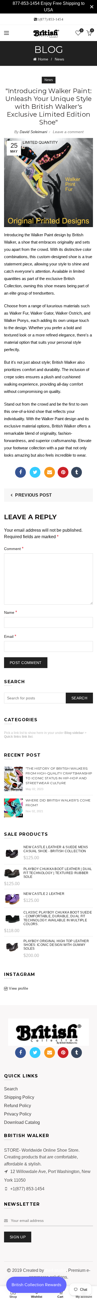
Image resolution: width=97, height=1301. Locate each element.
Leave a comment (68, 132)
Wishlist (81, 30)
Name (10, 612)
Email (49, 472)
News (59, 59)
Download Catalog (22, 1122)
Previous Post (33, 495)
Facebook (20, 472)
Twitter (35, 472)
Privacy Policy (17, 1114)
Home (43, 59)
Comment (13, 548)
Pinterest (63, 472)
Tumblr (76, 472)
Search (79, 698)
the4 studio (55, 1270)
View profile (18, 988)
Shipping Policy (19, 1097)
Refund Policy (17, 1105)
